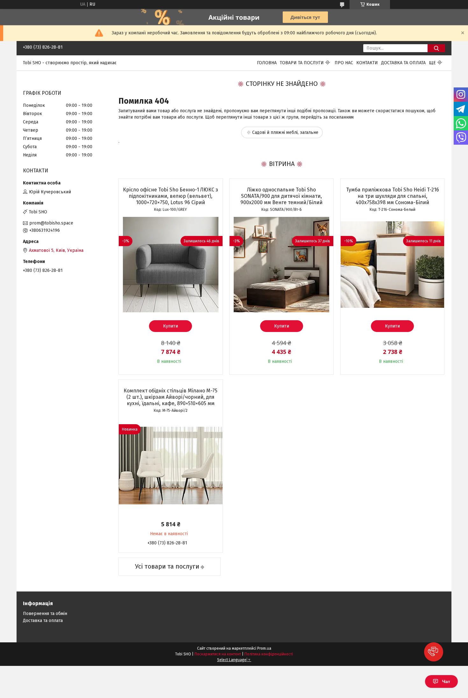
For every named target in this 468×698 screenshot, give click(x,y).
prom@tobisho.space (51, 223)
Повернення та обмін (45, 613)
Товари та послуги (302, 63)
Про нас (344, 63)
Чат (446, 681)
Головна (267, 63)
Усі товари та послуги (167, 566)
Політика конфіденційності (269, 654)
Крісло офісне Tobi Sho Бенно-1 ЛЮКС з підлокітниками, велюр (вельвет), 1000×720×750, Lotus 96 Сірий (170, 196)
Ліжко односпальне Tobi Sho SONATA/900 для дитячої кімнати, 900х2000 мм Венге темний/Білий (281, 196)
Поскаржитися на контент (218, 654)
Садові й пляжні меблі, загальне (285, 132)
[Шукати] (436, 48)
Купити (170, 326)
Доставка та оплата (403, 63)
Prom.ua (264, 648)
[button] (433, 651)
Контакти (367, 63)
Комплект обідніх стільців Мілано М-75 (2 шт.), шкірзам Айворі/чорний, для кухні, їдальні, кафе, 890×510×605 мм (170, 397)
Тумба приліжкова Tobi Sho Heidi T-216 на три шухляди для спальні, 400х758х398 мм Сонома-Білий (392, 196)
